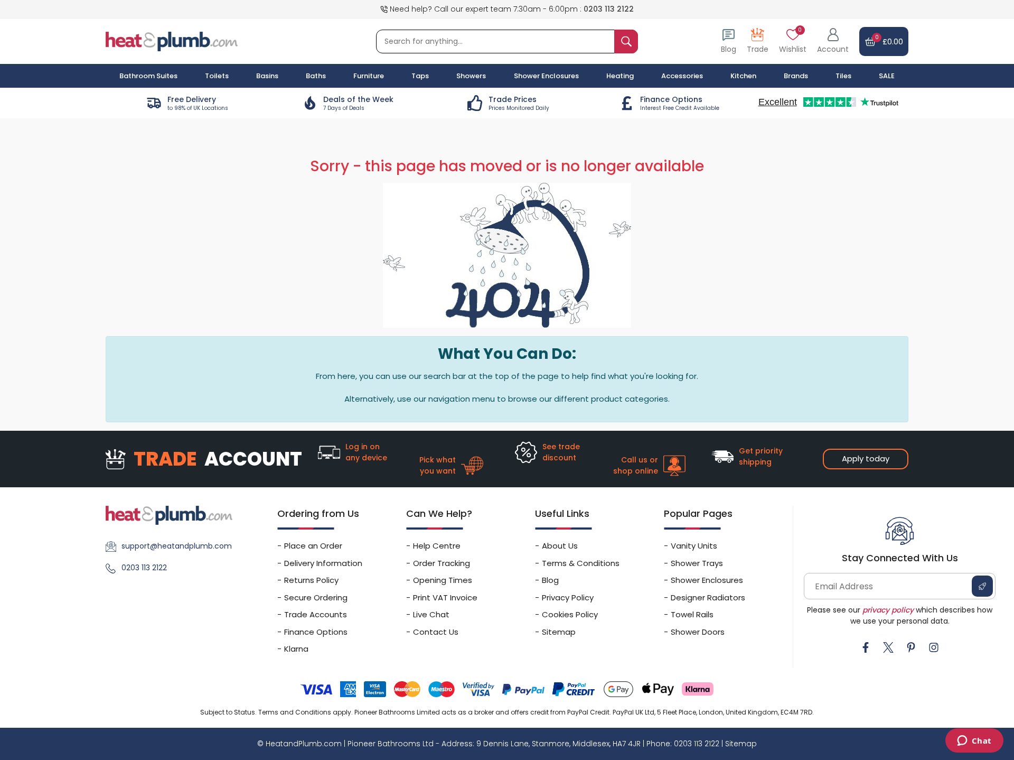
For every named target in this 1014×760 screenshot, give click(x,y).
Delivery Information (323, 563)
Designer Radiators (708, 597)
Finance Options (316, 631)
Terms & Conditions (580, 563)
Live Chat (431, 614)
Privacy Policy (568, 597)
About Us (560, 545)
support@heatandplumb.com (176, 546)
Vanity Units (694, 545)
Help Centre (437, 545)
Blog (550, 580)
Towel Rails (692, 614)
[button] (833, 41)
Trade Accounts (315, 614)
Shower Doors (698, 631)
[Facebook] (866, 647)
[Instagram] (934, 647)
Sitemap (559, 631)
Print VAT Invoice (445, 597)
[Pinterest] (911, 647)
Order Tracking (441, 563)
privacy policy (888, 610)
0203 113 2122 (609, 9)
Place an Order (313, 545)
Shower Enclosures (707, 580)
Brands (796, 76)
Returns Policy (311, 580)
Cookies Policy (570, 614)
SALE (887, 76)
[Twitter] (888, 647)
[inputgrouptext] (626, 41)
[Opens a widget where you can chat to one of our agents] (974, 741)
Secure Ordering (316, 597)
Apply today (865, 458)
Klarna (296, 648)
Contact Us (435, 631)
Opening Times (442, 580)
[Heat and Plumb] (172, 41)
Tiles (843, 76)
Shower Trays (697, 563)
